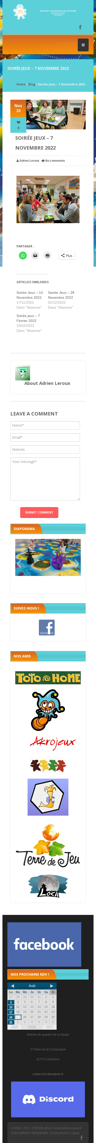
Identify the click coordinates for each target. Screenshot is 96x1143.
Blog (31, 84)
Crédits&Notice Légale (64, 1133)
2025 (14, 1027)
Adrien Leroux (29, 160)
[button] (20, 207)
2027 (49, 1027)
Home (21, 84)
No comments (55, 160)
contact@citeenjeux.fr (48, 1074)
